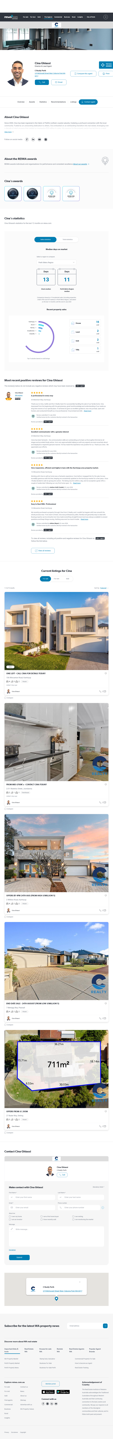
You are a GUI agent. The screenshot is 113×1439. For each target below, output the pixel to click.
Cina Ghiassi (16, 691)
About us (23, 1396)
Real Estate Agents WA (76, 1350)
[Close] (79, 1282)
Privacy (6, 1432)
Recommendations (58, 102)
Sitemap (23, 1400)
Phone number (62, 1203)
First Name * (13, 1192)
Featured (103, 588)
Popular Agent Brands (95, 1350)
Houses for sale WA (45, 1350)
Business (67, 17)
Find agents (48, 17)
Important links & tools (11, 1350)
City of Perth (91, 17)
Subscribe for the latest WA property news (31, 1326)
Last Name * (62, 1192)
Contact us (24, 1387)
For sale (25, 17)
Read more (87, 411)
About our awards (80, 164)
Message (12, 1224)
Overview (20, 102)
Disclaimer (14, 1432)
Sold (39, 17)
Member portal (51, 1384)
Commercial (58, 17)
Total (68, 239)
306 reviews (19, 395)
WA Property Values (27, 1409)
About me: (12, 1213)
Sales (45, 239)
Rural (73, 17)
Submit (19, 1257)
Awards (32, 102)
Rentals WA (60, 1350)
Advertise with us (26, 1404)
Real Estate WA (28, 1350)
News (22, 1391)
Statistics (43, 102)
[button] (56, 1299)
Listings (73, 102)
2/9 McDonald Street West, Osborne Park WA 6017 (62, 1291)
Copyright (23, 1432)
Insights (80, 17)
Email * (11, 1203)
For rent (33, 17)
